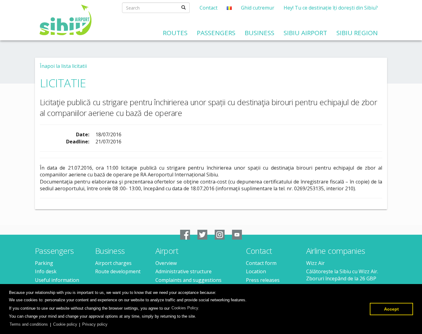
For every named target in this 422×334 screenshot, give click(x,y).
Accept (391, 309)
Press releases (263, 280)
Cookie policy (65, 324)
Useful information (57, 280)
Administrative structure (183, 271)
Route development (118, 271)
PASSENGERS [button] (216, 32)
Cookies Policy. (185, 308)
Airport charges (113, 263)
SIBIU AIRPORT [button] (305, 32)
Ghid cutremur (257, 7)
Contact (208, 7)
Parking (44, 263)
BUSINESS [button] (259, 32)
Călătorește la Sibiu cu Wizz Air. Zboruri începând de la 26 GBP (342, 275)
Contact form (261, 263)
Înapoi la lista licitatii (63, 66)
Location (256, 271)
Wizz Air (315, 263)
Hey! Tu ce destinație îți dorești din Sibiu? (331, 7)
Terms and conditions (29, 324)
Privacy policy (95, 324)
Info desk (46, 271)
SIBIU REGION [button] (357, 32)
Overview (166, 263)
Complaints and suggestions (188, 280)
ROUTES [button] (175, 32)
